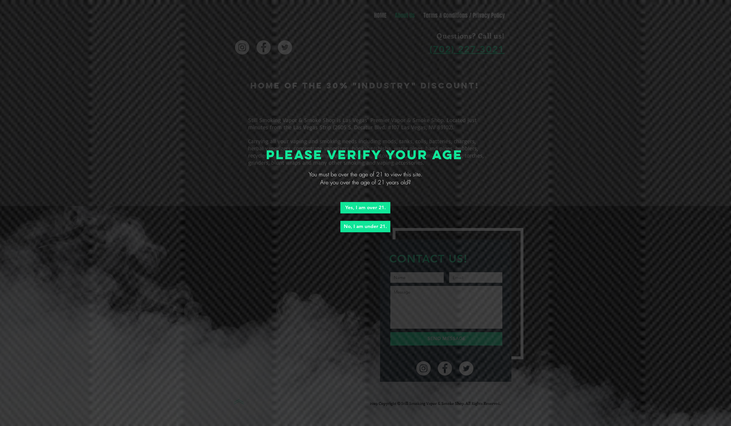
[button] (365, 207)
